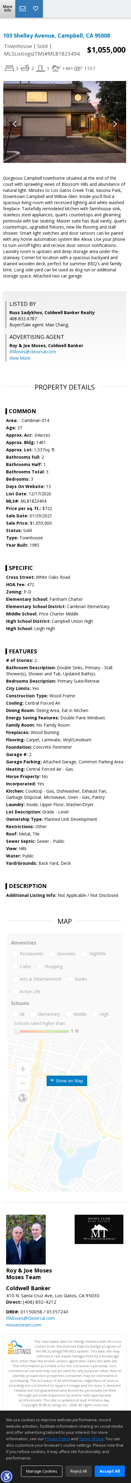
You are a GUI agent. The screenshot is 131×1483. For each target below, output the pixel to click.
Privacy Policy (57, 1438)
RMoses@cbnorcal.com (32, 351)
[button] (6, 1476)
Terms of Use (91, 1438)
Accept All (110, 1471)
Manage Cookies (41, 1471)
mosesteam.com (23, 1325)
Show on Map (69, 1081)
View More (19, 358)
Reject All (78, 1471)
